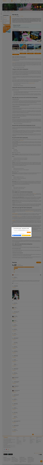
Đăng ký (29, 232)
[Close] (30, 228)
